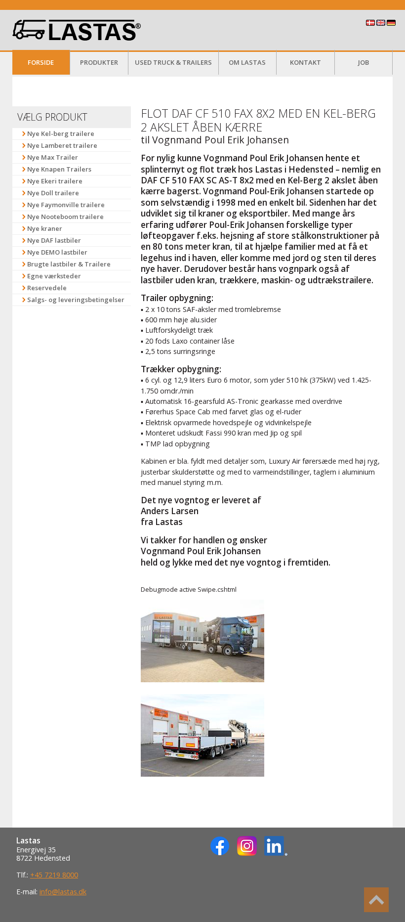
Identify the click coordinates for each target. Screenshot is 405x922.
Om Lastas (247, 62)
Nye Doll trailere (53, 192)
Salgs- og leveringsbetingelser (75, 299)
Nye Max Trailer (52, 157)
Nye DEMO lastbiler (57, 252)
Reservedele (47, 287)
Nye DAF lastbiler (54, 240)
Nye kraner (44, 228)
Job (363, 62)
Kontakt (305, 62)
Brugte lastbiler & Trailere (69, 264)
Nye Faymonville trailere (66, 204)
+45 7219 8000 (54, 874)
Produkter (99, 62)
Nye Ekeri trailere (54, 180)
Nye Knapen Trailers (59, 169)
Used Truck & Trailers (173, 62)
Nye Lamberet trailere (62, 145)
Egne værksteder (54, 275)
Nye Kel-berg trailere (60, 133)
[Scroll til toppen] (376, 899)
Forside (41, 62)
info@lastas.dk (63, 891)
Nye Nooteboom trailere (65, 216)
